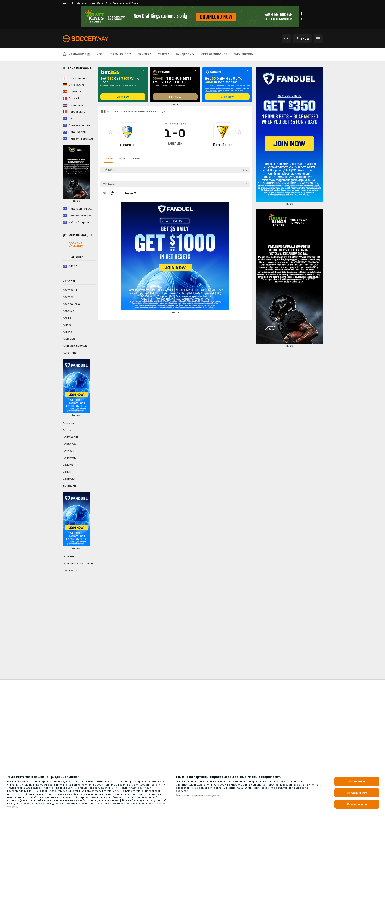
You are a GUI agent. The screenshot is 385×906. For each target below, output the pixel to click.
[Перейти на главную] (94, 38)
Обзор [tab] (108, 158)
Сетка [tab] (135, 158)
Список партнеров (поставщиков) (198, 795)
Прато (125, 144)
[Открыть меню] (318, 38)
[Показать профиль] (127, 131)
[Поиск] (286, 38)
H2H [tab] (122, 158)
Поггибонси (222, 144)
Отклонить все (357, 792)
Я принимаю (357, 781)
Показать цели (357, 804)
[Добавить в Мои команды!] (110, 132)
